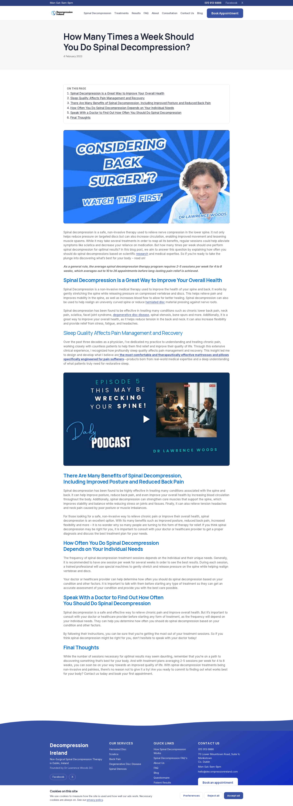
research (142, 253)
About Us (159, 763)
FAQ (146, 13)
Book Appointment (225, 13)
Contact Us (187, 13)
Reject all (213, 795)
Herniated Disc (117, 749)
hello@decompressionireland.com (218, 771)
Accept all (233, 795)
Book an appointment (218, 782)
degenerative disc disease (131, 315)
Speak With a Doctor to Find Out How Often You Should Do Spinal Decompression (125, 112)
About (155, 13)
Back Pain (115, 759)
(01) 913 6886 (213, 2)
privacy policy (95, 799)
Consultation (169, 13)
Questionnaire (162, 777)
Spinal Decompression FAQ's (170, 758)
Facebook (231, 2)
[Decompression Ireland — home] (62, 13)
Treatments (121, 13)
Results (136, 13)
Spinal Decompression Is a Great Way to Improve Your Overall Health (117, 93)
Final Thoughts (80, 117)
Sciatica (113, 754)
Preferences (191, 795)
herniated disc (155, 302)
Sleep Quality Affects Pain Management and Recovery (107, 98)
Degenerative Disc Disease (125, 764)
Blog (200, 13)
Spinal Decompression (97, 13)
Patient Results (162, 782)
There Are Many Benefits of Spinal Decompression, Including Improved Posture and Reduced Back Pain (140, 103)
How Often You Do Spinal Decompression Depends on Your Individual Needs (122, 108)
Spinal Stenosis (118, 768)
